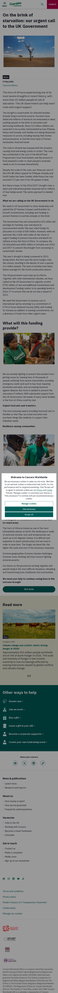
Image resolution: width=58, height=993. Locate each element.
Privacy (40, 490)
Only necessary (29, 509)
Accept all (29, 514)
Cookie (49, 490)
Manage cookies (29, 503)
